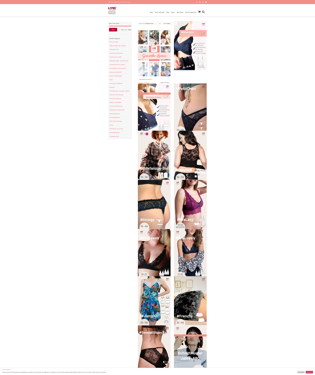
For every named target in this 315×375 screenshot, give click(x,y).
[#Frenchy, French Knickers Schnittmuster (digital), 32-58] (190, 300)
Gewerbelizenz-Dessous (145, 79)
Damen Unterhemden (116, 76)
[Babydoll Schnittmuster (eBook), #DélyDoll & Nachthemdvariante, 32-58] (190, 155)
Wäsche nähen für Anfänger (118, 45)
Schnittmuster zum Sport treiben (119, 91)
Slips (111, 79)
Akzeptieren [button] (309, 372)
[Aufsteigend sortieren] (159, 23)
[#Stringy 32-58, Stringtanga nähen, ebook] (154, 204)
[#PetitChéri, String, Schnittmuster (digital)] (190, 108)
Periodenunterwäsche (116, 83)
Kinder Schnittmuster (116, 106)
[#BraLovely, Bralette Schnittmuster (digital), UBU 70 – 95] (190, 253)
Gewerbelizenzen (115, 132)
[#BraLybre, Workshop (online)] (190, 45)
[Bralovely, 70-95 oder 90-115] (154, 253)
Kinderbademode (115, 117)
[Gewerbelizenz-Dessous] (154, 53)
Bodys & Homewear (115, 102)
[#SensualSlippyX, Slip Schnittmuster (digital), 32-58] (154, 349)
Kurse (111, 125)
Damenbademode (115, 113)
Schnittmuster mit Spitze (117, 64)
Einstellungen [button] (301, 372)
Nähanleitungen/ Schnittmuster (119, 61)
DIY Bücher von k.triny (116, 129)
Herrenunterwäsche (115, 98)
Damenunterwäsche (115, 72)
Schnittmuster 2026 (115, 57)
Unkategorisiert (114, 136)
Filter (113, 30)
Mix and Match (114, 42)
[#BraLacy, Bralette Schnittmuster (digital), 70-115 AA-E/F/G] (190, 204)
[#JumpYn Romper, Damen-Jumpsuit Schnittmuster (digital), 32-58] (154, 300)
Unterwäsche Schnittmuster (118, 68)
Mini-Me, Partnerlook (116, 121)
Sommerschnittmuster (116, 53)
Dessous (112, 87)
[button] (203, 9)
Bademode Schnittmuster (117, 110)
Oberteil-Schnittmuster (116, 95)
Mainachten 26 (114, 49)
